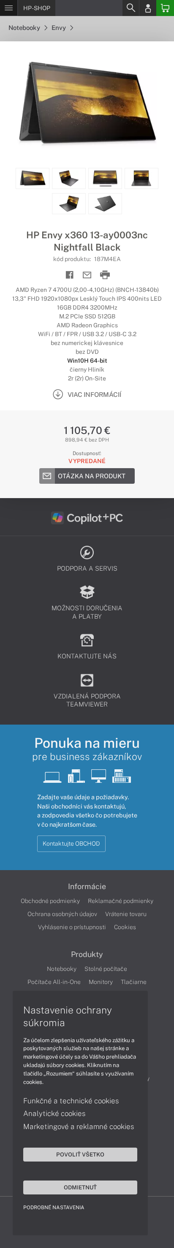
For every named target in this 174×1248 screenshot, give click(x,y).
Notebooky (24, 27)
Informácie (87, 886)
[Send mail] (87, 275)
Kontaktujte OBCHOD (71, 843)
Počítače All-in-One (54, 981)
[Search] (130, 8)
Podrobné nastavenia (53, 1207)
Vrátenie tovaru (126, 914)
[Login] (147, 8)
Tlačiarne (134, 981)
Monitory (101, 981)
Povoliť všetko (80, 1154)
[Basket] (165, 8)
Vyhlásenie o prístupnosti (72, 927)
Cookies (125, 927)
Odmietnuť (80, 1187)
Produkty (87, 954)
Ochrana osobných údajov (62, 914)
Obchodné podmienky (50, 901)
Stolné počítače (105, 968)
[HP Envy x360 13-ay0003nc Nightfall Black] (87, 104)
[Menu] (8, 8)
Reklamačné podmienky (120, 901)
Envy (59, 27)
